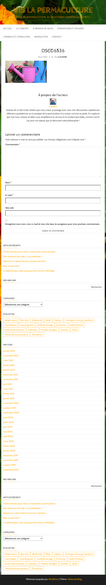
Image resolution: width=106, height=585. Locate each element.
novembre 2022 (10, 355)
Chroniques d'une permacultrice (79, 320)
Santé (74, 330)
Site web (9, 208)
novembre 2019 (10, 460)
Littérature (32, 330)
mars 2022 (8, 360)
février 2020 (9, 446)
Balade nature (11, 320)
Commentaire (12, 144)
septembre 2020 (11, 412)
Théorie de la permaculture (16, 334)
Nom (8, 182)
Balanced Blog (75, 579)
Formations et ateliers (70, 28)
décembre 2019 (10, 455)
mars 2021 (8, 389)
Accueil (7, 28)
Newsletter (41, 36)
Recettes (64, 330)
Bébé (48, 320)
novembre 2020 (11, 403)
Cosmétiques (10, 325)
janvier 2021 (8, 398)
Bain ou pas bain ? (11, 266)
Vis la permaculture (53, 10)
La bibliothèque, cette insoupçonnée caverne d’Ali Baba (29, 270)
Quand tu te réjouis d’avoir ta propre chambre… (25, 261)
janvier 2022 (9, 370)
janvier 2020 (9, 450)
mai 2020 (8, 431)
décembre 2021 (10, 374)
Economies (61, 325)
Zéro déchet (37, 334)
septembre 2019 (10, 469)
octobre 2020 (9, 408)
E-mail (9, 195)
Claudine (62, 57)
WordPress (53, 579)
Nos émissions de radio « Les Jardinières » (22, 256)
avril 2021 (7, 384)
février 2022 (8, 365)
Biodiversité (37, 320)
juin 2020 (7, 427)
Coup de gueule (26, 325)
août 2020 (8, 417)
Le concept (22, 28)
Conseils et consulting (16, 36)
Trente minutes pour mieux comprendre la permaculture (29, 251)
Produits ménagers (49, 330)
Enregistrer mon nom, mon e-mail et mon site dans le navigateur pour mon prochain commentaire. (52, 224)
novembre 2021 (10, 379)
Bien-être (24, 320)
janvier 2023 (9, 351)
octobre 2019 (9, 465)
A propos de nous (43, 28)
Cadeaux (58, 320)
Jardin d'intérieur (76, 325)
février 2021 (8, 393)
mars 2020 (8, 441)
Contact (57, 36)
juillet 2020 (8, 422)
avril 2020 (8, 436)
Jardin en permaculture (15, 330)
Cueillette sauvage (45, 325)
